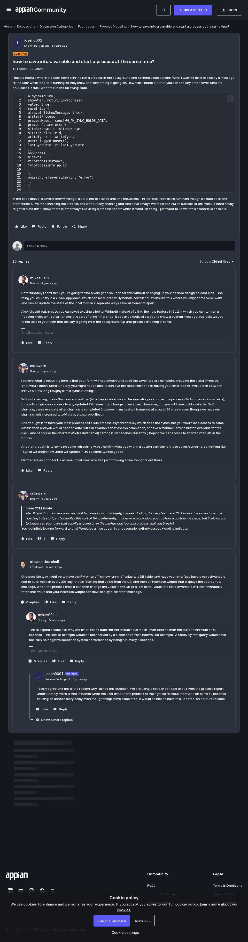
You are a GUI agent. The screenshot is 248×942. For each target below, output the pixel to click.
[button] (9, 10)
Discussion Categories (56, 26)
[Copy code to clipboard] (230, 98)
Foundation (86, 26)
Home (8, 26)
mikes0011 (39, 277)
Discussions (26, 26)
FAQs (151, 885)
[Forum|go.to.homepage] (41, 10)
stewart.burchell (44, 561)
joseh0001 (33, 40)
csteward (38, 365)
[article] (124, 311)
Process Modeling (113, 26)
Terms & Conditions (227, 885)
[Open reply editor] (124, 246)
